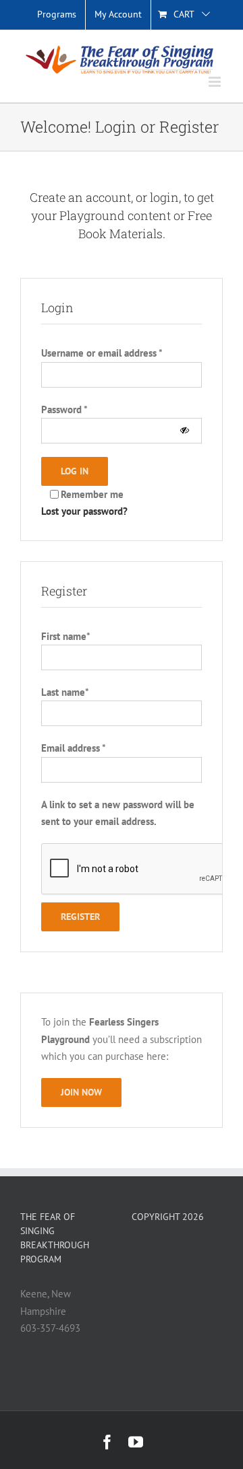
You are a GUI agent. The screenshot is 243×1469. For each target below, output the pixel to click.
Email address (73, 748)
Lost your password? (84, 511)
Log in (74, 471)
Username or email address (101, 353)
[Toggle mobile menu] (216, 82)
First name (65, 636)
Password (64, 409)
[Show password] (184, 430)
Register (80, 916)
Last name (64, 692)
